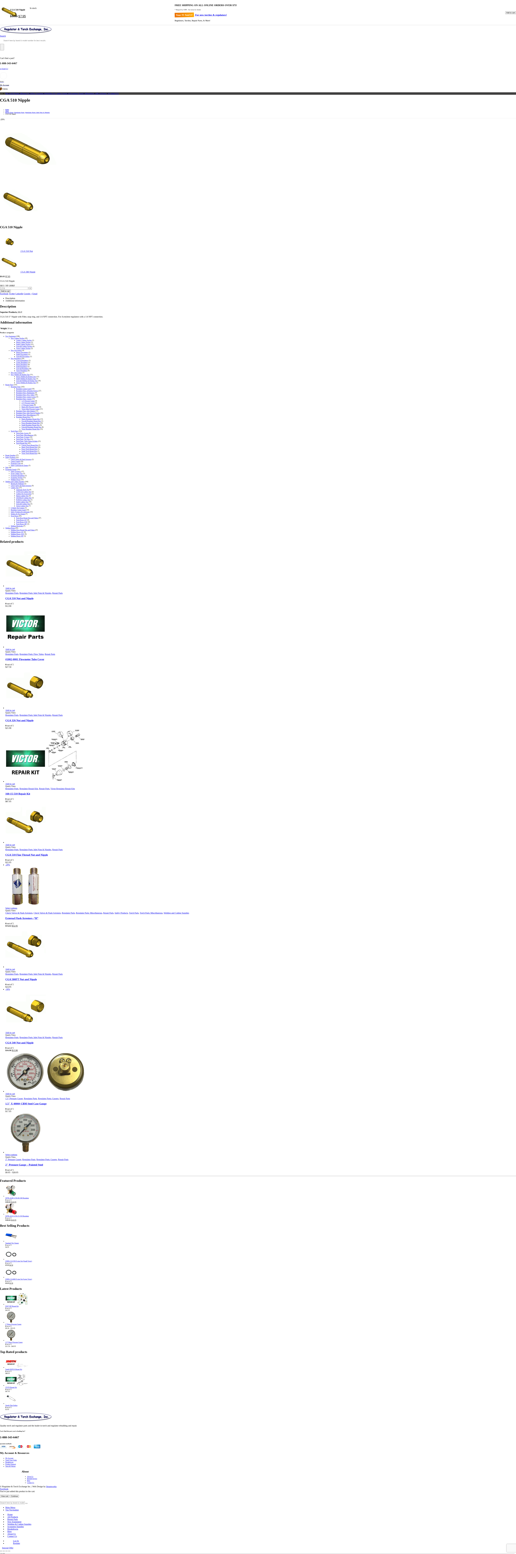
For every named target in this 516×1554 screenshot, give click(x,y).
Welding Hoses (15, 480)
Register (16, 1543)
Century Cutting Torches (24, 340)
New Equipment (39, 93)
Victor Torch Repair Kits (29, 453)
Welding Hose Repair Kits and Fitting (23, 530)
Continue (14, 1496)
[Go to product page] (260, 566)
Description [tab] (10, 298)
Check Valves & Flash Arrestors (21, 459)
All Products (16, 93)
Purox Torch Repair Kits (29, 449)
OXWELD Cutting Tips (23, 498)
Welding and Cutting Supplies (14, 482)
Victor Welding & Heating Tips (26, 383)
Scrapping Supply (11, 469)
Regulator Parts (16, 387)
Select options (11, 908)
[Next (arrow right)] (4, 1553)
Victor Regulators (21, 371)
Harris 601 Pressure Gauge (30, 407)
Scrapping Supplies (77, 93)
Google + (28, 294)
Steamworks (51, 1486)
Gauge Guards (15, 461)
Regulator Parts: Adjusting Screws (27, 391)
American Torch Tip (22, 490)
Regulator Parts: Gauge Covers (26, 397)
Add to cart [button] (10, 588)
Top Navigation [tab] (12, 1510)
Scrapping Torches (17, 478)
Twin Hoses (14, 516)
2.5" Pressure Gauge (28, 403)
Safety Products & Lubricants (20, 512)
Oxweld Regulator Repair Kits (31, 421)
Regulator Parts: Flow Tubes (25, 395)
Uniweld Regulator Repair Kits (31, 427)
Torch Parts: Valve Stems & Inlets (27, 441)
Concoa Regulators (22, 360)
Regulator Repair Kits (23, 417)
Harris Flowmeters (22, 352)
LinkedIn (19, 294)
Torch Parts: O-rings (22, 437)
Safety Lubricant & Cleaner (19, 465)
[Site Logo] (26, 33)
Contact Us (114, 93)
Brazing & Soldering (17, 484)
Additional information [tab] (15, 301)
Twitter (12, 294)
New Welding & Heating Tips (20, 375)
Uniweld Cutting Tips (23, 504)
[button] (3, 36)
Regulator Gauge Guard (23, 389)
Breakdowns (91, 93)
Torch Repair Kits (21, 443)
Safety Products (10, 457)
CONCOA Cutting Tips (23, 492)
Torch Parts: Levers (22, 433)
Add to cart (510, 13)
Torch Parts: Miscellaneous (24, 435)
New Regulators (16, 358)
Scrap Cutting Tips (17, 473)
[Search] (2, 47)
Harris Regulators (21, 364)
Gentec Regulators (22, 362)
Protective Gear (16, 463)
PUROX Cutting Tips (23, 500)
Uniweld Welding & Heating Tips (26, 381)
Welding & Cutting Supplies (57, 93)
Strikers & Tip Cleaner (18, 514)
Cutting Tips (15, 488)
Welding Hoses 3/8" (17, 536)
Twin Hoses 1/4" (21, 520)
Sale (6, 467)
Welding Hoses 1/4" (17, 532)
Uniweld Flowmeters (23, 356)
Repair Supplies (10, 455)
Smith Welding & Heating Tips (26, 379)
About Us (105, 93)
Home (8, 93)
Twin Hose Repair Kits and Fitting (27, 518)
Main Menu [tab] (10, 1507)
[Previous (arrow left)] (1, 1553)
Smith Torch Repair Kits (29, 451)
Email (34, 294)
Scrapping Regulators (17, 476)
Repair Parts (26, 93)
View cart (4, 1496)
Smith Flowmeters (22, 354)
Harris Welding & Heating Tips (26, 377)
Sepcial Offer (7, 1548)
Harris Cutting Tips (22, 496)
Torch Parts (14, 431)
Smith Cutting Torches (23, 344)
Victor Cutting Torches (23, 348)
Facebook (4, 294)
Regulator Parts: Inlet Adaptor (25, 411)
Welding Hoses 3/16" (17, 534)
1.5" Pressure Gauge (28, 401)
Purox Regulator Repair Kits (31, 423)
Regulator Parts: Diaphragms (25, 393)
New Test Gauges (16, 373)
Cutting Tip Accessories (23, 494)
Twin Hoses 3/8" (21, 524)
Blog (28, 1481)
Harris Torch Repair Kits (29, 447)
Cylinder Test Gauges (17, 508)
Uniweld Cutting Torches (24, 346)
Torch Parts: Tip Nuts (23, 439)
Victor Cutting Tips (22, 506)
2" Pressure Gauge (27, 405)
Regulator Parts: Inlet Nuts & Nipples (28, 413)
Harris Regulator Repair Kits (31, 419)
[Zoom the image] (258, 1417)
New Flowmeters (16, 350)
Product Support (10, 1464)
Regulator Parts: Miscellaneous (26, 415)
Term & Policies (10, 1466)
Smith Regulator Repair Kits (31, 425)
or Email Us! (4, 69)
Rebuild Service (32, 1479)
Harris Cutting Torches (23, 342)
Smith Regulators (21, 367)
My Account (9, 1458)
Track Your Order (11, 1460)
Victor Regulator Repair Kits (31, 429)
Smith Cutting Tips (22, 502)
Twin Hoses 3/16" (22, 522)
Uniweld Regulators (22, 369)
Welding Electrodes (17, 526)
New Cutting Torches (17, 338)
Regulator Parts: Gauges (24, 399)
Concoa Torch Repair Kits (30, 445)
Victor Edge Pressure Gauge (31, 409)
